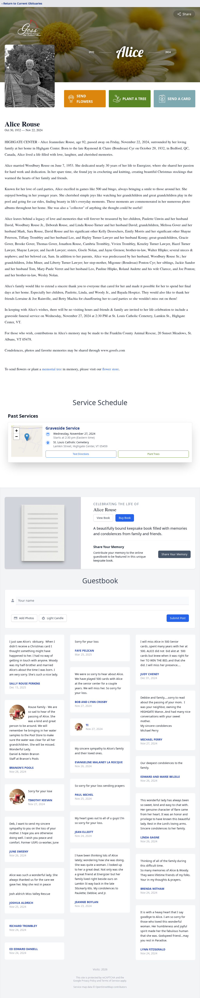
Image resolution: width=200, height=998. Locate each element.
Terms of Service (111, 980)
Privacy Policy (89, 980)
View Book (103, 518)
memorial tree (52, 369)
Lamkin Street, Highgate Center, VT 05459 (80, 446)
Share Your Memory (174, 554)
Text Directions (81, 454)
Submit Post (178, 618)
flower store (110, 369)
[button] (26, 437)
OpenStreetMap (104, 987)
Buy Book (125, 518)
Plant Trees (153, 454)
